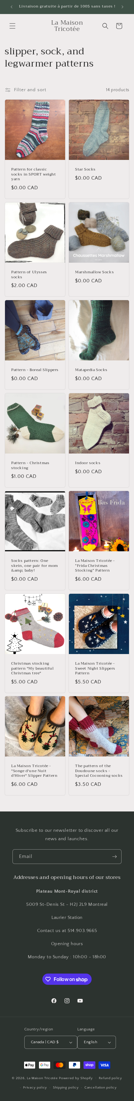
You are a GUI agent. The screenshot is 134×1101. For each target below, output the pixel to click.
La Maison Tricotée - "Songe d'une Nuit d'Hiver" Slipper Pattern (34, 771)
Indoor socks (87, 463)
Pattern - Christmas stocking (30, 465)
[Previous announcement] (11, 7)
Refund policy (110, 1078)
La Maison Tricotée (43, 1078)
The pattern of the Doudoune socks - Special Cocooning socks (99, 771)
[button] (12, 26)
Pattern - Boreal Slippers (35, 370)
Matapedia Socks (91, 370)
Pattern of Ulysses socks (29, 275)
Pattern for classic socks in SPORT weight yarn (33, 174)
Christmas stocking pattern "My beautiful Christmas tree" (32, 668)
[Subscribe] (114, 856)
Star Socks (85, 169)
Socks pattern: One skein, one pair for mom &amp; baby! (34, 565)
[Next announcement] (122, 7)
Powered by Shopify (76, 1078)
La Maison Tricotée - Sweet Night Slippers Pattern (95, 668)
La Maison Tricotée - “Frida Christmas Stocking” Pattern (95, 565)
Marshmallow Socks (94, 272)
